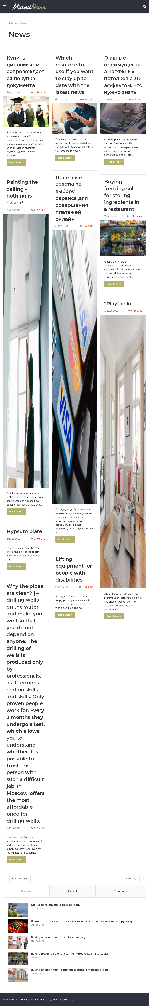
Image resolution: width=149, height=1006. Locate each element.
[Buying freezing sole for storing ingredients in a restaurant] (123, 238)
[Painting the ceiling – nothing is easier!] (26, 351)
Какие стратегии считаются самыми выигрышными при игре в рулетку (81, 921)
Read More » (16, 162)
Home (14, 23)
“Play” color (118, 304)
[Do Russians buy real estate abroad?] (18, 910)
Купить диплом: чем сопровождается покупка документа (25, 71)
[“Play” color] (123, 451)
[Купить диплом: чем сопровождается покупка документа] (26, 111)
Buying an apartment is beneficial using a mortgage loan (69, 969)
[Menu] (4, 8)
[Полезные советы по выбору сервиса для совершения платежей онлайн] (74, 367)
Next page (132, 878)
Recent (72, 891)
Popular (26, 891)
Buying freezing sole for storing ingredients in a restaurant (121, 195)
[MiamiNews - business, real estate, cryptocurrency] (29, 7)
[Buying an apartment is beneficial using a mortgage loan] (18, 975)
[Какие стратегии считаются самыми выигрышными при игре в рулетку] (18, 926)
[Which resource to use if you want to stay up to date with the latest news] (74, 118)
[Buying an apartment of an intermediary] (18, 942)
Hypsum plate (24, 531)
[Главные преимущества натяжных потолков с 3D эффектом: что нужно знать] (123, 118)
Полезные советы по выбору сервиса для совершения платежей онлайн (71, 198)
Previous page (19, 878)
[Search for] (144, 8)
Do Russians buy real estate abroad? (55, 904)
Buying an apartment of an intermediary (58, 937)
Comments (121, 891)
